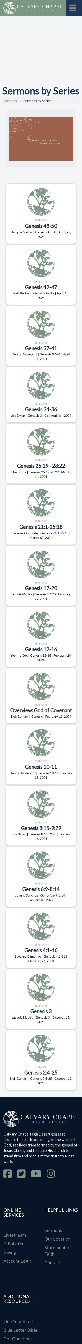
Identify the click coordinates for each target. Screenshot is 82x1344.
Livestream (14, 1235)
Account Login (17, 1261)
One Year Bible (18, 1321)
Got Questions (18, 1338)
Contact (52, 1262)
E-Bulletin (13, 1243)
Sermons (10, 101)
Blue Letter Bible (20, 1330)
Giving (9, 1252)
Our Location (57, 1238)
